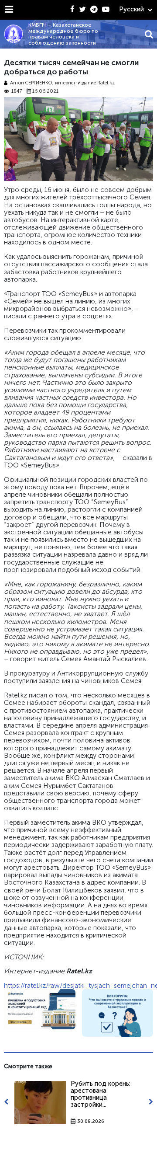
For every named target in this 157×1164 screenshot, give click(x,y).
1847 (16, 91)
